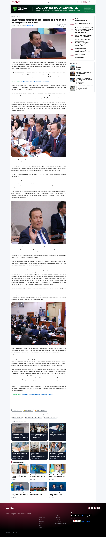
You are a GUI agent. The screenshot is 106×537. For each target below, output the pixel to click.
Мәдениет (43, 2)
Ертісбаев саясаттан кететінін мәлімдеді (81, 19)
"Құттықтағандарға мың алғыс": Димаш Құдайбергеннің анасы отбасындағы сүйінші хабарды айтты (82, 42)
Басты (13, 16)
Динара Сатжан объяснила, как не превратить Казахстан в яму (37, 81)
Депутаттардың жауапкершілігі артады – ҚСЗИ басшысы (82, 56)
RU (92, 2)
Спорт (40, 525)
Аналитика (30, 2)
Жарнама (57, 517)
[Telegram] (60, 26)
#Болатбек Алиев (17, 417)
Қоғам (37, 2)
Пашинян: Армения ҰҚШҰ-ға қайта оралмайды (83, 24)
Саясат (24, 2)
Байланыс (57, 519)
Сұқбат (49, 2)
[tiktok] (86, 2)
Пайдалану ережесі (60, 523)
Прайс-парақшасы (95, 532)
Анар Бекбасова (29, 25)
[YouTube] (80, 2)
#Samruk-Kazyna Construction (33, 417)
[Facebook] (83, 2)
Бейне (40, 527)
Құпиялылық (58, 521)
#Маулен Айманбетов (47, 414)
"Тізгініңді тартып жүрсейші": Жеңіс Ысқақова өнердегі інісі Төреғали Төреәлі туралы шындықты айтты (84, 30)
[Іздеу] (89, 2)
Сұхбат (41, 523)
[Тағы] (53, 2)
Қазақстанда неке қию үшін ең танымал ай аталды (83, 35)
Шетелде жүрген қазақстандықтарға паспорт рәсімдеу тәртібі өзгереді (83, 50)
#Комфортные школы (50, 417)
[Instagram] (77, 2)
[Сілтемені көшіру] (57, 26)
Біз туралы (58, 515)
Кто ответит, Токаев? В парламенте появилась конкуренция (37, 394)
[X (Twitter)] (65, 26)
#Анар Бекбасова (17, 414)
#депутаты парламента (32, 414)
